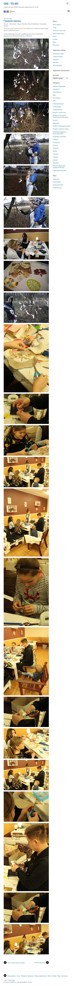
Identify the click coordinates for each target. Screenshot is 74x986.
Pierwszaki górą (57, 65)
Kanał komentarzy (58, 185)
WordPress (13, 982)
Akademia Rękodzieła (59, 86)
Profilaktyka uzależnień (59, 136)
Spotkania (56, 148)
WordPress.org (57, 187)
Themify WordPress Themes (24, 982)
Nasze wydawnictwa (58, 33)
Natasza (6, 24)
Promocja (55, 139)
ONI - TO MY (8, 980)
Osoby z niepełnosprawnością (61, 126)
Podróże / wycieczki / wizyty (61, 129)
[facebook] (5, 12)
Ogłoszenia (56, 123)
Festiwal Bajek (57, 106)
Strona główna (57, 24)
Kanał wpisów (57, 182)
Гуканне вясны (12, 21)
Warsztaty (24, 24)
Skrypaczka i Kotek (58, 53)
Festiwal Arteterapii (58, 104)
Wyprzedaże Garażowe (59, 170)
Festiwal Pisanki (57, 109)
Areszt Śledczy (57, 92)
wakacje (55, 160)
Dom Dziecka (56, 98)
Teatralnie (55, 154)
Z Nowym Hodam (58, 56)
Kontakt (55, 39)
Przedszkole (56, 142)
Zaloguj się (56, 179)
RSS (13, 11)
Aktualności (13, 24)
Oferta (54, 36)
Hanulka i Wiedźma (41, 962)
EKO (54, 101)
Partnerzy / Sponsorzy (59, 30)
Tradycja (19, 24)
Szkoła (55, 151)
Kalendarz (56, 59)
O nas (54, 27)
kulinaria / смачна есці (59, 112)
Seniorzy (55, 145)
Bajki (54, 95)
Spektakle (55, 62)
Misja (54, 42)
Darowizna (56, 45)
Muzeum (55, 120)
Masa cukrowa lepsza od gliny (15, 962)
